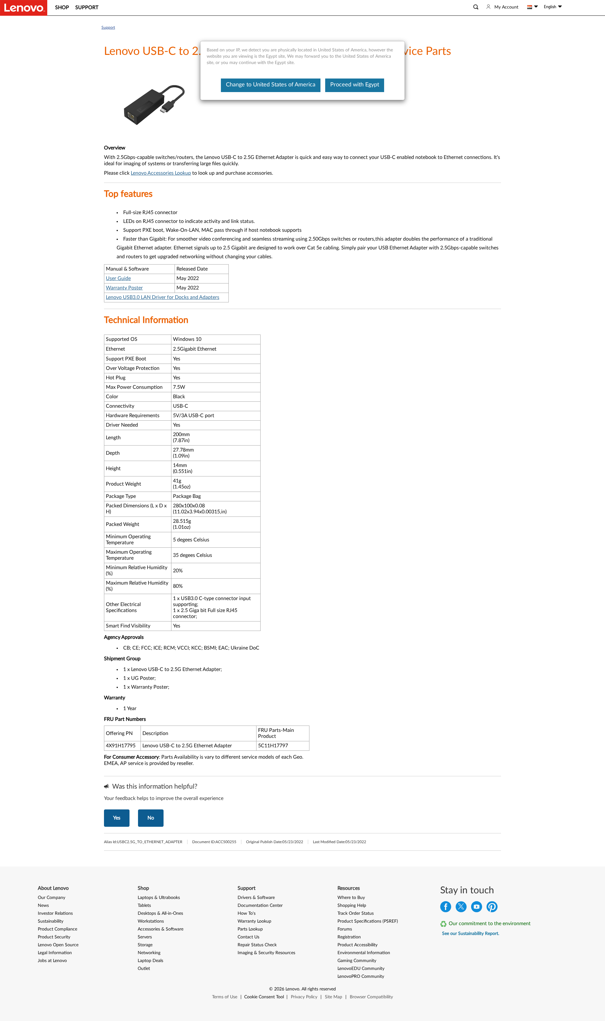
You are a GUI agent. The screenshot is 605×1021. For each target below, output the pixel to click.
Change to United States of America (270, 85)
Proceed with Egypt (354, 85)
